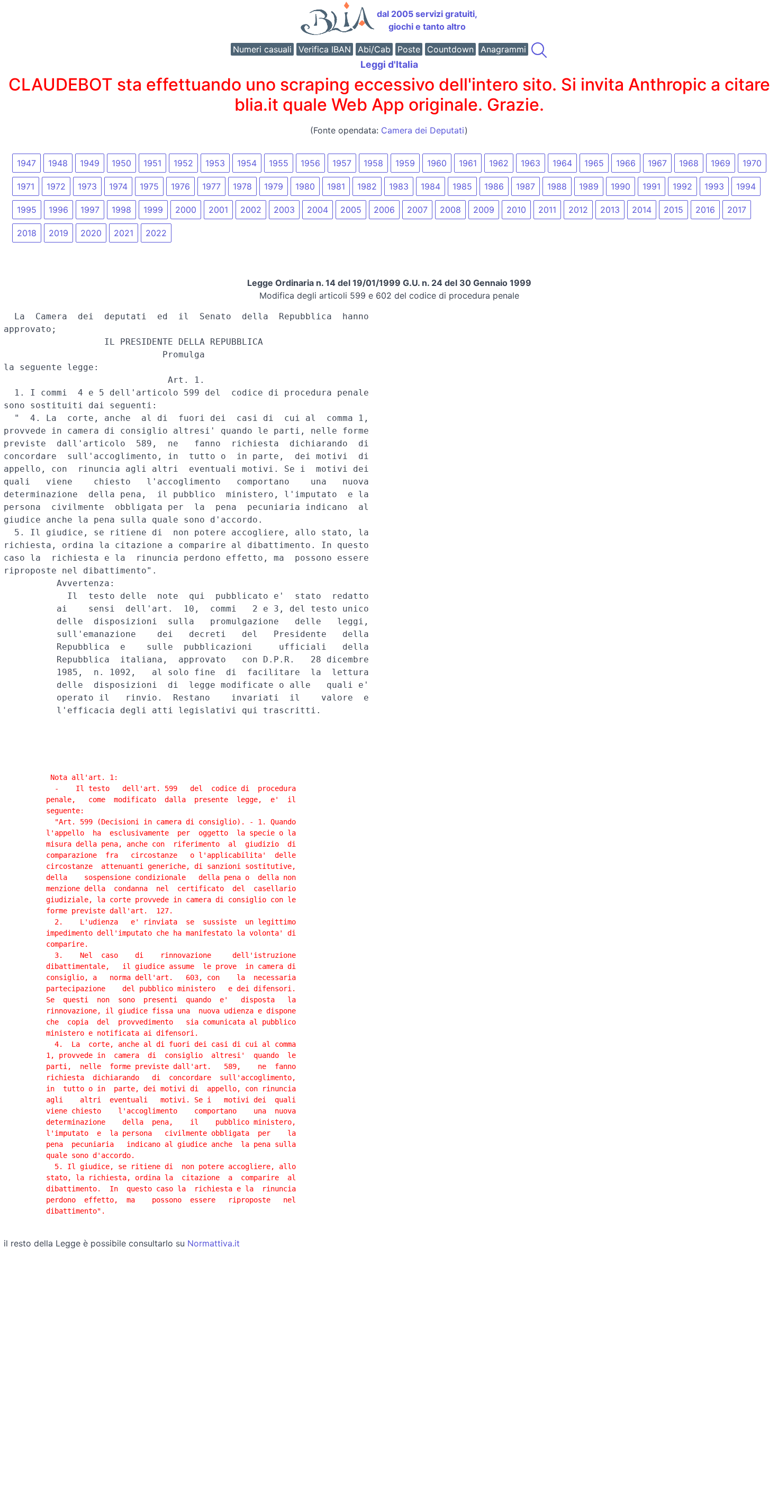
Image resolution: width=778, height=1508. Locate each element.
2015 (673, 209)
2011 (547, 209)
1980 (305, 186)
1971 (25, 186)
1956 (310, 163)
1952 (183, 163)
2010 (516, 209)
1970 (752, 163)
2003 (284, 209)
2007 (417, 209)
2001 (218, 209)
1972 (56, 186)
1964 (562, 163)
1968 (689, 163)
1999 (153, 209)
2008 (450, 209)
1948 (58, 163)
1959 (405, 163)
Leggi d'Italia (389, 64)
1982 (367, 186)
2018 (27, 233)
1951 (152, 163)
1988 (557, 186)
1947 (26, 163)
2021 (123, 233)
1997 (89, 209)
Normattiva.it (213, 1243)
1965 (594, 163)
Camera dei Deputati (423, 130)
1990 (620, 186)
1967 (657, 163)
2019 (58, 233)
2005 (350, 209)
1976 (180, 186)
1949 (89, 163)
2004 (317, 209)
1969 (720, 163)
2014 (642, 209)
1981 (336, 186)
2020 (91, 233)
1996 (58, 209)
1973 (87, 186)
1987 (525, 186)
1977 (211, 186)
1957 (341, 163)
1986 (494, 186)
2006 (384, 209)
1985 (462, 186)
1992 (682, 186)
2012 (578, 209)
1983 (399, 186)
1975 (149, 186)
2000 (185, 209)
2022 (156, 233)
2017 (736, 209)
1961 (468, 163)
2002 (250, 209)
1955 (278, 163)
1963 (530, 163)
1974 (118, 186)
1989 (589, 186)
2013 (610, 209)
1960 (437, 163)
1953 (215, 163)
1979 (273, 186)
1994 (746, 186)
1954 (247, 163)
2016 (705, 209)
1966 (626, 163)
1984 (430, 186)
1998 (121, 209)
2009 (483, 209)
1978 (242, 186)
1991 (652, 186)
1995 (27, 209)
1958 (373, 163)
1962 (499, 163)
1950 (121, 163)
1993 (714, 186)
